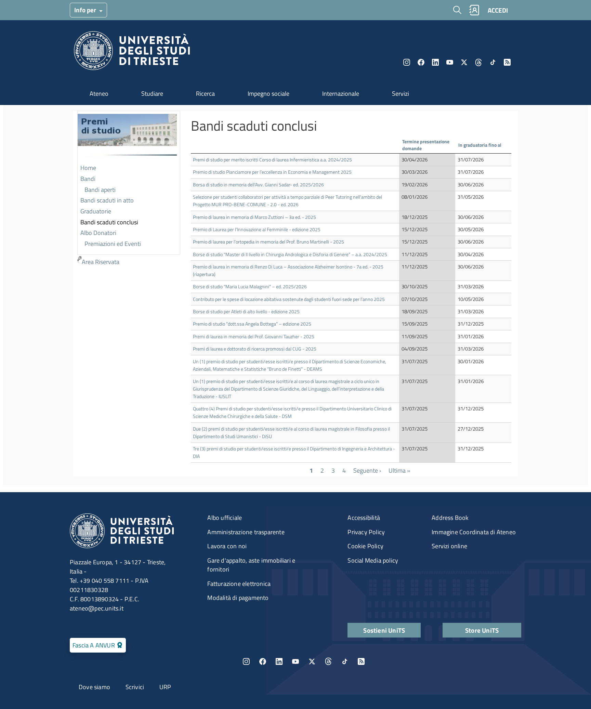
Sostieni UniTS (384, 630)
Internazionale (340, 93)
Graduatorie (95, 211)
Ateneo (99, 93)
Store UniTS (482, 630)
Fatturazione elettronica (239, 583)
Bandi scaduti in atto (107, 200)
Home (88, 167)
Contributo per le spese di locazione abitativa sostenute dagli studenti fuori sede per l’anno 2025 (289, 299)
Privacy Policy (366, 532)
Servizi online (449, 546)
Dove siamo (94, 687)
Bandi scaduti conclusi (109, 222)
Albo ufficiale (224, 517)
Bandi (87, 178)
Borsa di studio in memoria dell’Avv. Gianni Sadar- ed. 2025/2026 (258, 184)
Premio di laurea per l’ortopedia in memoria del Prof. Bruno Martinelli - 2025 (268, 241)
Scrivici (135, 687)
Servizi (400, 93)
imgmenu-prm (127, 137)
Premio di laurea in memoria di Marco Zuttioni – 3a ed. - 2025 (254, 217)
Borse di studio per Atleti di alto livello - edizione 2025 (246, 311)
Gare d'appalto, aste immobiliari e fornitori (251, 565)
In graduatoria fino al (479, 144)
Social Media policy (372, 560)
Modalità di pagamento (237, 597)
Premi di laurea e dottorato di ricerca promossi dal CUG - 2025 (254, 348)
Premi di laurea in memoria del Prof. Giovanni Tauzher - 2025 (253, 336)
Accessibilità (363, 517)
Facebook (421, 62)
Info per (85, 10)
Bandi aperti (100, 189)
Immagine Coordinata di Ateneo (474, 532)
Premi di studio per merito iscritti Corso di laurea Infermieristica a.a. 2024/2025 (272, 159)
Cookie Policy (365, 546)
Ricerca (205, 93)
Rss (507, 62)
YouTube (449, 62)
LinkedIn (435, 62)
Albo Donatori (98, 232)
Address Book (450, 517)
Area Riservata (100, 261)
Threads (478, 62)
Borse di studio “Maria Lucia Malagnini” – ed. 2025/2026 (250, 286)
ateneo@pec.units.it (96, 608)
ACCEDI (498, 10)
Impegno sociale (268, 93)
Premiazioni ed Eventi (112, 243)
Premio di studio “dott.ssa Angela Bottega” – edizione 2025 (252, 323)
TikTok (344, 661)
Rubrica (474, 10)
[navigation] (128, 189)
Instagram (406, 62)
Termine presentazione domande (425, 145)
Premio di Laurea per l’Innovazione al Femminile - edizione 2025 (256, 229)
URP (165, 687)
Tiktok (492, 62)
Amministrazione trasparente (245, 532)
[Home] (132, 52)
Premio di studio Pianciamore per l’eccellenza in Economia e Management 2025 (272, 171)
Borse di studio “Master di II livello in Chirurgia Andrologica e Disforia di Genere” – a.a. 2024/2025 (290, 254)
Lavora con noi (227, 546)
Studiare (152, 93)
